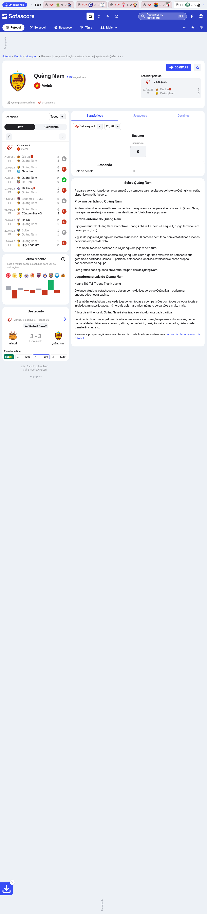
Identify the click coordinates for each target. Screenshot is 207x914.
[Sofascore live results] (18, 16)
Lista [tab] (20, 127)
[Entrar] (201, 16)
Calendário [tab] (51, 127)
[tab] (94, 116)
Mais (106, 27)
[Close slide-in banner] (12, 882)
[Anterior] (32, 5)
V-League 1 (31, 56)
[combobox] (57, 116)
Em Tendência (16, 4)
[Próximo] (203, 5)
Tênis (88, 27)
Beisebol (40, 27)
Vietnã (18, 56)
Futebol (16, 27)
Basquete (65, 27)
